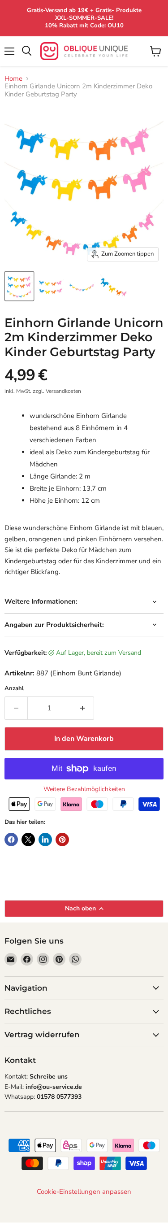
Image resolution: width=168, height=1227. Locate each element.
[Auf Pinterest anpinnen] (62, 839)
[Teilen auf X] (28, 839)
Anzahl (14, 688)
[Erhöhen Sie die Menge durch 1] (82, 708)
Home (13, 79)
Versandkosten (63, 391)
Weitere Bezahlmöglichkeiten (84, 789)
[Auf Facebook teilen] (11, 839)
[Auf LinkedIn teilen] (45, 839)
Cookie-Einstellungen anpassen (84, 1192)
